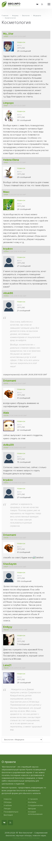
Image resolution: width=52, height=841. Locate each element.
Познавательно (11, 812)
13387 (6, 448)
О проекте (33, 799)
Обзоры (7, 802)
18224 (6, 668)
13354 (6, 251)
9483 (6, 162)
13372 (6, 383)
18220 (6, 630)
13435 (6, 538)
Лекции (7, 808)
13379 (6, 415)
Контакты (32, 802)
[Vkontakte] (37, 4)
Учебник (8, 805)
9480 (6, 36)
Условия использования (35, 813)
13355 (6, 296)
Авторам (32, 808)
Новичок (21, 42)
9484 (6, 194)
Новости (8, 799)
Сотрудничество (35, 805)
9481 (6, 106)
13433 (6, 483)
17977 (6, 567)
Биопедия (8, 815)
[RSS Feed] (42, 4)
